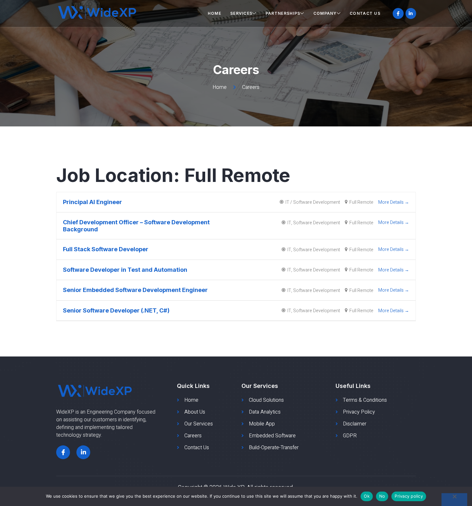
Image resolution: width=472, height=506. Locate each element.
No (382, 496)
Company (325, 13)
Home (214, 13)
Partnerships (283, 13)
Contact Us (365, 13)
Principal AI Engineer (92, 202)
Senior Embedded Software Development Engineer (135, 290)
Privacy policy (409, 496)
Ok (367, 496)
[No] (454, 499)
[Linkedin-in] (411, 13)
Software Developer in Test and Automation (125, 269)
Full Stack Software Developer (105, 249)
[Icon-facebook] (398, 13)
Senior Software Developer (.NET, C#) (116, 310)
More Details (391, 202)
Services (241, 13)
